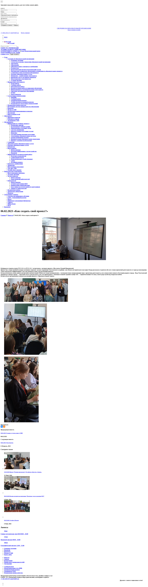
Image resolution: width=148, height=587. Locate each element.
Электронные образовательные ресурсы (23, 136)
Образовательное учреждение (9, 15)
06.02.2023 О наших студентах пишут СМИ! (12, 433)
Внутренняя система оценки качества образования (23, 106)
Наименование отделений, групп (21, 128)
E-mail (2, 22)
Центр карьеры (16, 150)
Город (2, 12)
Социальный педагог (17, 157)
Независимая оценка (14, 190)
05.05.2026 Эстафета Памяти (11, 520)
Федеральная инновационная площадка (20, 111)
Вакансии (11, 108)
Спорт (13, 160)
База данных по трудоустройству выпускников (25, 187)
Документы (14, 63)
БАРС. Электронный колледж (17, 197)
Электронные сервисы (11, 194)
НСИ (9, 205)
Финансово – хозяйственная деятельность (24, 76)
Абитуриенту (8, 116)
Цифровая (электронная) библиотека (19, 200)
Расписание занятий (17, 125)
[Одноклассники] (4, 427)
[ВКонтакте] (2, 427)
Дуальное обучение (13, 174)
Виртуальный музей (14, 114)
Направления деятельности (16, 82)
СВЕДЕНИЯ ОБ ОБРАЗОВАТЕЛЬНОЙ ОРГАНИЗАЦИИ (74, 28)
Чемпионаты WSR (10, 571)
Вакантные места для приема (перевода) (23, 77)
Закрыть (16, 25)
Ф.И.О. (3, 8)
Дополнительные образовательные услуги (21, 143)
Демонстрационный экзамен (20, 137)
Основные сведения (17, 60)
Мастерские (11, 113)
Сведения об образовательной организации (21, 59)
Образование (15, 65)
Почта (9, 199)
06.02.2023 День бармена (7, 442)
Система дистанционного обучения (18, 196)
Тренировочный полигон (18, 100)
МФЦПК (14, 97)
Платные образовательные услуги (21, 74)
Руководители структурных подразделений (24, 103)
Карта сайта (8, 554)
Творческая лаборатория (15, 191)
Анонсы (6, 559)
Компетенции (8, 560)
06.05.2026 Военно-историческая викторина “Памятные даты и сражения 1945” (24, 496)
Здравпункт (11, 165)
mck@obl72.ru (15, 33)
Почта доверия (25, 33)
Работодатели (12, 180)
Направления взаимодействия (20, 185)
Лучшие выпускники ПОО (19, 183)
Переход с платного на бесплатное (21, 140)
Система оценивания (17, 130)
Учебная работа (16, 85)
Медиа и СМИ (12, 109)
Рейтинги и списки (13, 119)
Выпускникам (12, 148)
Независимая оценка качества (17, 105)
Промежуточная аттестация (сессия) (22, 131)
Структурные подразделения (17, 96)
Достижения (8, 563)
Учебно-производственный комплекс (22, 102)
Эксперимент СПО (13, 120)
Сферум (10, 202)
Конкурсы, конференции (15, 163)
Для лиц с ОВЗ (12, 168)
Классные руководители (18, 156)
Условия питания (16, 80)
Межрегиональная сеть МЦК (13, 568)
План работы (15, 83)
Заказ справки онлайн (74, 30)
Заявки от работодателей (18, 188)
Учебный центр (16, 99)
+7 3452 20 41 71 (5, 33)
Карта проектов (16, 94)
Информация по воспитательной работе (20, 154)
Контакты (7, 207)
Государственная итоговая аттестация (23, 134)
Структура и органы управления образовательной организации (30, 62)
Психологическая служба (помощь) (22, 159)
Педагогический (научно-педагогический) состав (26, 69)
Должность (4, 18)
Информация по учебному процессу (18, 123)
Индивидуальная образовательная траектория (25, 139)
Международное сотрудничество (21, 79)
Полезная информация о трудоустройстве (24, 151)
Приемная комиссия (14, 117)
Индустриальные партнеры (16, 173)
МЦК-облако (12, 204)
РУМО (13, 92)
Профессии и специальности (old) (14, 562)
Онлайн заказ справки (14, 170)
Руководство (15, 68)
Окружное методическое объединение (22, 91)
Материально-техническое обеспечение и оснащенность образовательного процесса (36, 71)
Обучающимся (8, 122)
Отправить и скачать (6, 25)
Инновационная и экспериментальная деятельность (27, 89)
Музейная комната (17, 162)
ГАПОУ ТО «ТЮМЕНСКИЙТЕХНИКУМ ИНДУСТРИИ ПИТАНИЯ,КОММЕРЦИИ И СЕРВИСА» (13, 49)
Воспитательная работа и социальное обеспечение (26, 88)
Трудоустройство (13, 176)
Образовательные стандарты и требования (24, 66)
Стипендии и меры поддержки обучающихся (25, 72)
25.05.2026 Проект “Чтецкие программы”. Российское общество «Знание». (23, 472)
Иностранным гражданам (16, 167)
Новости (6, 557)
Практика (14, 133)
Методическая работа (17, 86)
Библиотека (11, 146)
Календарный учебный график (20, 126)
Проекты (10, 193)
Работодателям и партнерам (13, 171)
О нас (6, 57)
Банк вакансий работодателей (20, 179)
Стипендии (11, 142)
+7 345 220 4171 (5, 579)
